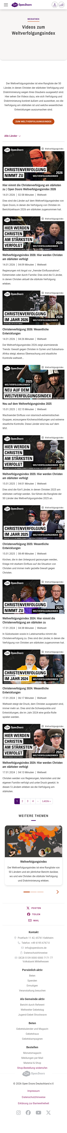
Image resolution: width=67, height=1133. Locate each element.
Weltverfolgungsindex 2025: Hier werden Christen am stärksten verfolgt (32, 476)
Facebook (28, 1112)
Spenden (32, 980)
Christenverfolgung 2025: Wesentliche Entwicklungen (25, 546)
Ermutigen (32, 985)
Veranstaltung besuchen (32, 990)
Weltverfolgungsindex (33, 861)
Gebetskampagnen (32, 1038)
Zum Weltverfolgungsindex (33, 121)
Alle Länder (10, 135)
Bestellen (32, 1047)
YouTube (38, 1112)
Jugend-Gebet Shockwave (32, 1014)
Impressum (33, 1090)
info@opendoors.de (35, 947)
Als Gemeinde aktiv (32, 999)
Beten (32, 975)
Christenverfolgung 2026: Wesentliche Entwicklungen (25, 331)
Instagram (18, 1112)
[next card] (57, 891)
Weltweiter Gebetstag (32, 1009)
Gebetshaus (32, 1033)
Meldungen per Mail (32, 1057)
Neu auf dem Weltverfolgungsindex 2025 (27, 403)
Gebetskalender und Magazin (32, 1028)
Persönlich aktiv (32, 970)
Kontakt (33, 932)
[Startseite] (22, 4)
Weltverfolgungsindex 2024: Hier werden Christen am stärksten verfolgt (32, 764)
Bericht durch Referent (32, 1004)
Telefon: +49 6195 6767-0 (36, 942)
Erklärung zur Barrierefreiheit (33, 1103)
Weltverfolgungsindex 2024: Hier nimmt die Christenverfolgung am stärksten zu (28, 620)
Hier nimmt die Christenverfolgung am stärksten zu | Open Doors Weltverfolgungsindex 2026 (31, 187)
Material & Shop (32, 1062)
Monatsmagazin (32, 1052)
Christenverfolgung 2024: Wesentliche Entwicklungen (25, 690)
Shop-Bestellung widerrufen (32, 1067)
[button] (33, 908)
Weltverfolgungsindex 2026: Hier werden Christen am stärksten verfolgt (32, 257)
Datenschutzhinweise (35, 952)
